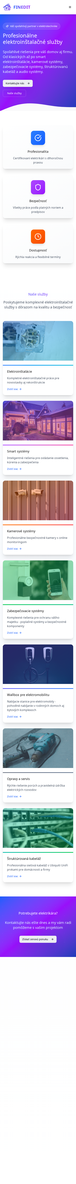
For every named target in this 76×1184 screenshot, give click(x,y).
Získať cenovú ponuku (35, 939)
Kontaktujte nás (15, 83)
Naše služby (14, 93)
